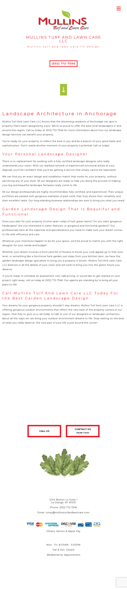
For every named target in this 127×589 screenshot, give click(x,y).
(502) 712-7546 (63, 63)
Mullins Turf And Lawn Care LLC (63, 39)
